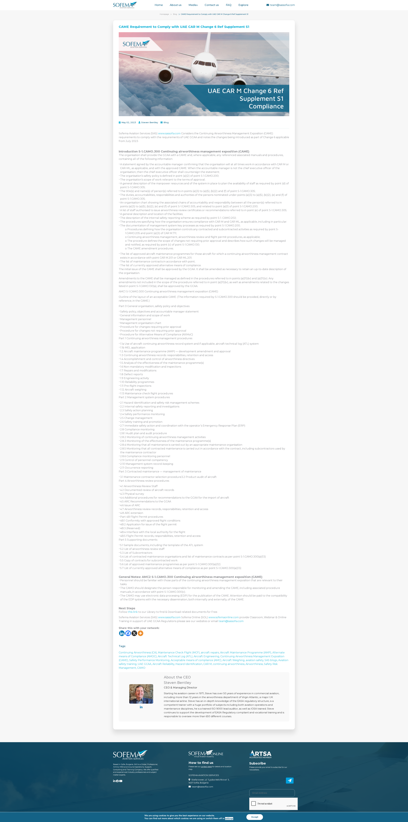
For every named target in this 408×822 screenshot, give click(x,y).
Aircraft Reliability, (164, 664)
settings (229, 818)
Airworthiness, (255, 664)
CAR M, (208, 664)
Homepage (164, 14)
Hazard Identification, (189, 664)
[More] (140, 633)
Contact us (212, 5)
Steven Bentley (149, 122)
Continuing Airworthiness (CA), (138, 652)
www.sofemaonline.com (223, 617)
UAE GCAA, (145, 664)
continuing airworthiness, (229, 664)
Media (193, 5)
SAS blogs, (271, 660)
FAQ (228, 5)
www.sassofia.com (169, 133)
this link (132, 611)
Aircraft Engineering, (207, 656)
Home (159, 5)
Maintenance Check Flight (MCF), (179, 652)
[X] (134, 633)
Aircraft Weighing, (234, 660)
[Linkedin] (122, 633)
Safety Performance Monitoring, (150, 660)
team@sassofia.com (282, 5)
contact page (206, 766)
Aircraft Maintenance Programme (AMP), (246, 652)
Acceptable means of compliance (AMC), (196, 660)
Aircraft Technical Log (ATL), (176, 656)
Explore (243, 5)
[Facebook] (128, 633)
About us (176, 5)
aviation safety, (255, 660)
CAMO (141, 667)
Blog (175, 14)
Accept (254, 816)
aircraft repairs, (210, 652)
